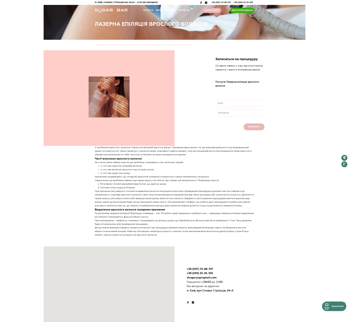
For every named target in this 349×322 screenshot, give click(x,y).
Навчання (169, 10)
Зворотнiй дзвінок (242, 10)
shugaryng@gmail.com (202, 277)
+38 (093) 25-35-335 (243, 2)
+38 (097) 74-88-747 (221, 2)
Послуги (148, 10)
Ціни (158, 10)
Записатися (211, 10)
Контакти (183, 10)
